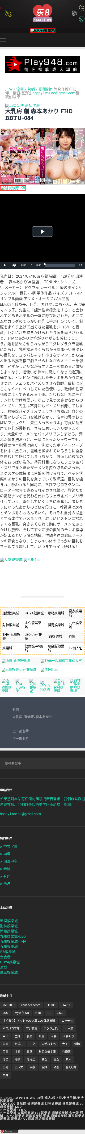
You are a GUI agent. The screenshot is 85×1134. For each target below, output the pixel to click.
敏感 (29, 1052)
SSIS (60, 1013)
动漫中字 (10, 861)
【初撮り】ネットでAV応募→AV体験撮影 (29, 1021)
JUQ (5, 1013)
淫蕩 (5, 1059)
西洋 (6, 883)
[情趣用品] (49, 670)
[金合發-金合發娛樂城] (60, 691)
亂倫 (41, 1036)
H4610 (66, 1005)
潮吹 (17, 1059)
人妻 (53, 1036)
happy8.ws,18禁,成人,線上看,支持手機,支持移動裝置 (42, 1099)
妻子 (65, 1044)
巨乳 (5, 1052)
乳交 (29, 1036)
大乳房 (17, 717)
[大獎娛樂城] (11, 559)
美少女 (19, 1067)
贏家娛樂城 (9, 972)
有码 (16, 709)
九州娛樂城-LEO (13, 936)
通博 (3, 967)
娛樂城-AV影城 (22, 1118)
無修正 (31, 1059)
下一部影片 (21, 738)
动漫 (6, 854)
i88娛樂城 (8, 952)
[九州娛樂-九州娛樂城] (19, 670)
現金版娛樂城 (45, 1118)
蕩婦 (44, 1067)
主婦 (17, 1036)
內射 (5, 1044)
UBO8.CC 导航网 (13, 1103)
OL (49, 1013)
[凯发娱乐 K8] (42, 30)
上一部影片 (21, 731)
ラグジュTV (51, 1028)
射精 (77, 1044)
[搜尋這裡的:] (42, 763)
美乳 (5, 1067)
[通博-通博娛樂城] (16, 661)
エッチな (67, 1021)
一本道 (69, 1028)
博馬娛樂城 (9, 931)
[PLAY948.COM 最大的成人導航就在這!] (42, 71)
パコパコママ (11, 1028)
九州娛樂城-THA (13, 941)
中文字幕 (10, 846)
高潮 (5, 1075)
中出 (5, 1036)
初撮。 (19, 1044)
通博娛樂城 (9, 921)
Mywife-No (22, 1013)
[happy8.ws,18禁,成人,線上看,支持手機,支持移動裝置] (42, 12)
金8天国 (71, 1067)
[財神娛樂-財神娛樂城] (76, 691)
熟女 (44, 1059)
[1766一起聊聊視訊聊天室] (61, 661)
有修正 (29, 717)
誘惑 (56, 1067)
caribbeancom (30, 1005)
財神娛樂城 (9, 926)
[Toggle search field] (82, 40)
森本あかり (44, 717)
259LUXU (9, 1005)
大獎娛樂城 (25, 1113)
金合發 (5, 957)
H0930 (51, 1005)
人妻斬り (68, 1036)
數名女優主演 (47, 1052)
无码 (6, 869)
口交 (32, 1044)
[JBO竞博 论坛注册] (22, 105)
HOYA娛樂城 (10, 962)
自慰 (32, 1067)
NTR (38, 1013)
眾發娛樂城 (34, 1116)
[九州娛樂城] (33, 691)
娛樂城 (5, 1118)
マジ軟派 (31, 1028)
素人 (68, 1059)
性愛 (17, 1052)
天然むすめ (49, 1044)
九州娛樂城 (9, 947)
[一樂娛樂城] (32, 559)
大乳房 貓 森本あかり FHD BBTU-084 (38, 114)
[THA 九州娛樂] (21, 691)
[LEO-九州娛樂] (45, 689)
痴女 (56, 1059)
